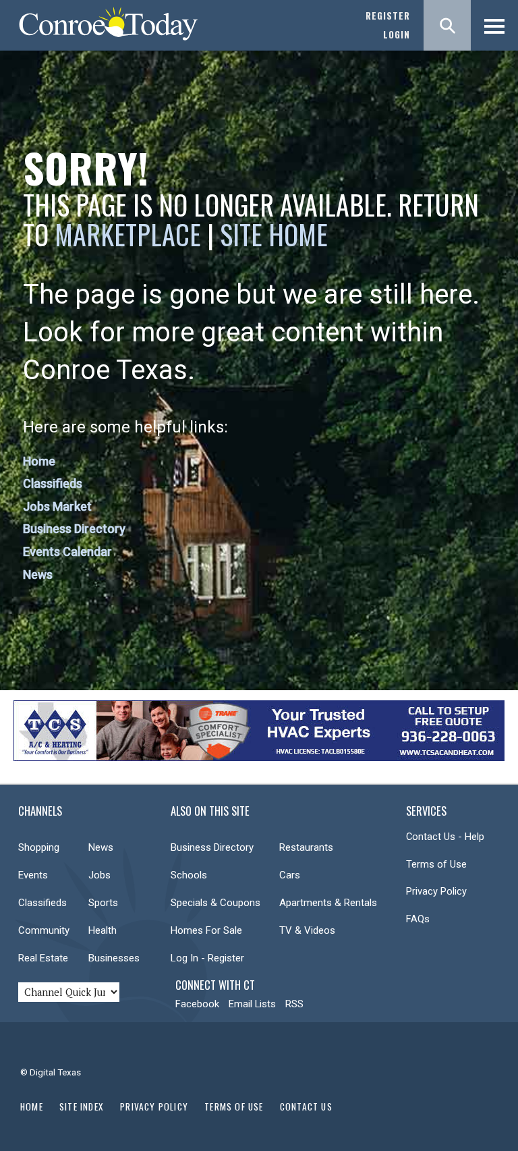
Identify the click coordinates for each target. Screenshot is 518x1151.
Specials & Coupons (215, 903)
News (38, 574)
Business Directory (74, 529)
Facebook (197, 1004)
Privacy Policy (436, 891)
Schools (189, 875)
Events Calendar (67, 551)
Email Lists (252, 1004)
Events (33, 875)
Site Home (274, 234)
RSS (294, 1004)
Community (43, 930)
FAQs (418, 919)
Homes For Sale (206, 930)
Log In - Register (207, 958)
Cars (289, 875)
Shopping (38, 847)
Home (39, 461)
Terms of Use (436, 864)
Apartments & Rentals (328, 903)
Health (102, 930)
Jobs (99, 875)
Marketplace (128, 234)
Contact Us (306, 1106)
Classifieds (52, 483)
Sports (103, 903)
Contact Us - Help (445, 837)
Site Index (81, 1106)
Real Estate (43, 958)
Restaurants (306, 847)
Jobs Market (57, 506)
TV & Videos (307, 930)
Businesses (114, 958)
